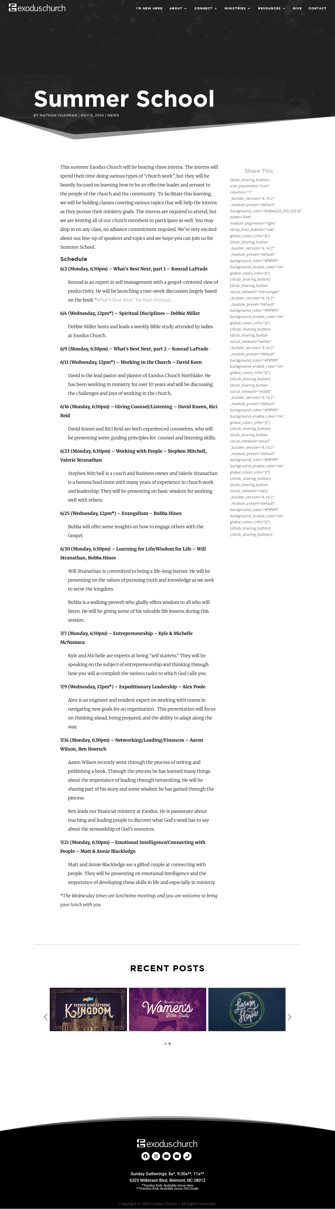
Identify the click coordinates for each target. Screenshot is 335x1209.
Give (297, 8)
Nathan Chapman (58, 115)
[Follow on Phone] (187, 1156)
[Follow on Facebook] (145, 1156)
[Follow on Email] (177, 1156)
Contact (318, 8)
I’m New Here (149, 8)
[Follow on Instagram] (156, 1156)
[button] (45, 1017)
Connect (203, 8)
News (113, 115)
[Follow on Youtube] (166, 1156)
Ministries (235, 8)
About (175, 8)
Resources (269, 8)
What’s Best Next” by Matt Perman (134, 300)
